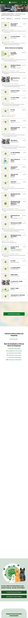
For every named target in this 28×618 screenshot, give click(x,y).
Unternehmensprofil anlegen (14, 592)
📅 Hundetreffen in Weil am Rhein (14, 355)
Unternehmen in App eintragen (14, 596)
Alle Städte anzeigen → (14, 339)
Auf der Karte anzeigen (14, 314)
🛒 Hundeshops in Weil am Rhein (14, 357)
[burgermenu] (1, 2)
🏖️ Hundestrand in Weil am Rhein (14, 353)
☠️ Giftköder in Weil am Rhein (14, 348)
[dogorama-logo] (13, 2)
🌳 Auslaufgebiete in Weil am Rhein (14, 350)
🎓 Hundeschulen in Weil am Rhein (14, 359)
